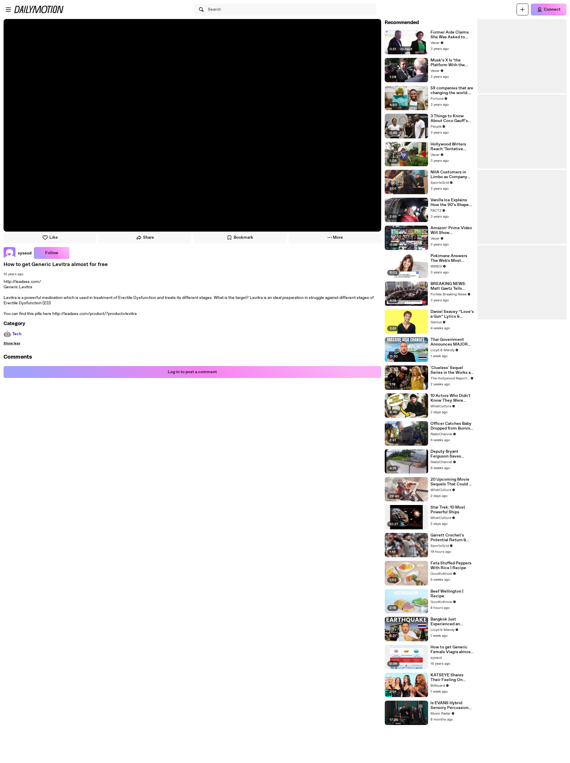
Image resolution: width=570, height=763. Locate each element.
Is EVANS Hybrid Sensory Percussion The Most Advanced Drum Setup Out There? (449, 705)
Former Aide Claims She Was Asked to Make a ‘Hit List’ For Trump (449, 34)
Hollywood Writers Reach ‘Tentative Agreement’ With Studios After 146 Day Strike (451, 146)
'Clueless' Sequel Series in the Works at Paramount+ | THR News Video (451, 370)
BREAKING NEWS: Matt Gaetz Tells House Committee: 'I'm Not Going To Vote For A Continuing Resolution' (451, 286)
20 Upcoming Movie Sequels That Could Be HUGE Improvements (452, 482)
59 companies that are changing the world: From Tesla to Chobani (451, 90)
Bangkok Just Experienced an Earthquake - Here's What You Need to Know (449, 621)
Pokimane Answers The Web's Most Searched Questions (449, 258)
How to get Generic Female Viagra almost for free (451, 649)
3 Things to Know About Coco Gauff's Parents (449, 118)
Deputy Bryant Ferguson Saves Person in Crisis (445, 454)
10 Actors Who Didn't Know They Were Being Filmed (450, 398)
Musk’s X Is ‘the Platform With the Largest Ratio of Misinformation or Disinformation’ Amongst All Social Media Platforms (448, 62)
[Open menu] (8, 9)
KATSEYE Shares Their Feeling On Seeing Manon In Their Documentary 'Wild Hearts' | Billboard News (451, 677)
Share (148, 237)
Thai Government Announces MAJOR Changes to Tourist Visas (449, 342)
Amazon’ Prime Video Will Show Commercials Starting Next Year (451, 230)
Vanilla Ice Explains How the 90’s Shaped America (450, 202)
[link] (17, 253)
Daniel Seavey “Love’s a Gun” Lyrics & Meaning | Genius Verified (452, 314)
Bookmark (243, 237)
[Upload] (522, 9)
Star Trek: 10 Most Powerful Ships (447, 510)
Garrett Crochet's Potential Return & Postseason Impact (448, 537)
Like (53, 237)
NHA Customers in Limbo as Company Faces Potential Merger (448, 174)
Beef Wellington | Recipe (446, 594)
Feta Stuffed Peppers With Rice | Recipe (450, 565)
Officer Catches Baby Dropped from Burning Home (451, 426)
